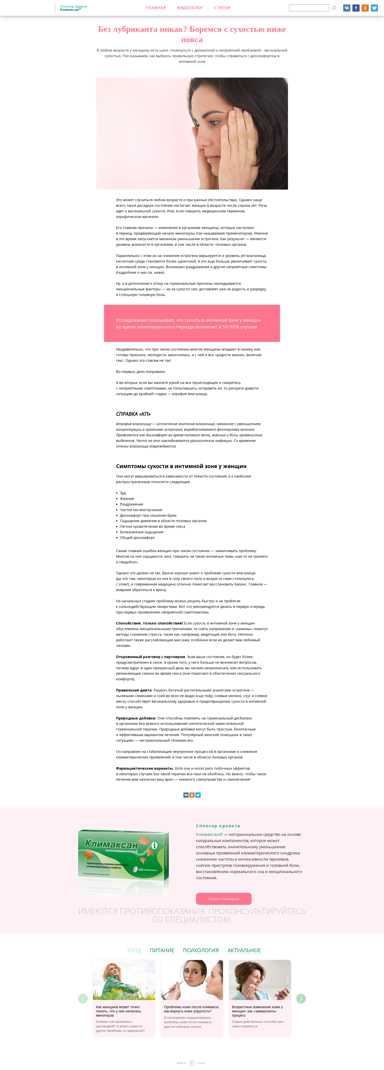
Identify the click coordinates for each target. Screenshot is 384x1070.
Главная (156, 8)
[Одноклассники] (192, 795)
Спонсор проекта (73, 8)
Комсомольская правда (27, 8)
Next (301, 998)
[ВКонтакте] (186, 795)
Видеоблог (190, 8)
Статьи (222, 8)
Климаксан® (209, 834)
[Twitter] (198, 795)
